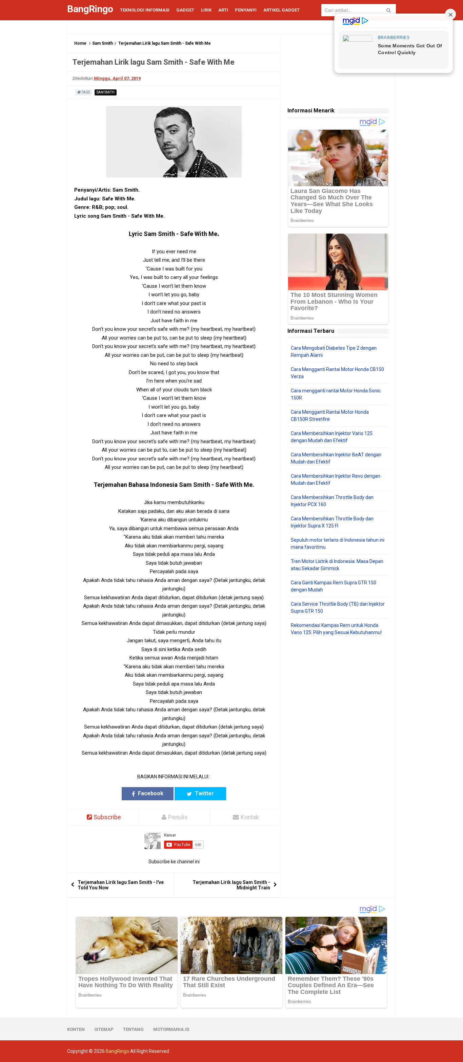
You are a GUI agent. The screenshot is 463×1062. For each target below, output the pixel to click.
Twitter (204, 793)
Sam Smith (102, 43)
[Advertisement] (338, 744)
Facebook (150, 793)
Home (80, 43)
